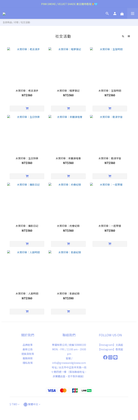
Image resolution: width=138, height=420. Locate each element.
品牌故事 (28, 345)
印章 (16, 22)
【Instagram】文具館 (110, 345)
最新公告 (28, 349)
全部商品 (7, 22)
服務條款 (28, 358)
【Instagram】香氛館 (110, 349)
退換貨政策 (27, 354)
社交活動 (25, 22)
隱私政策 (28, 363)
